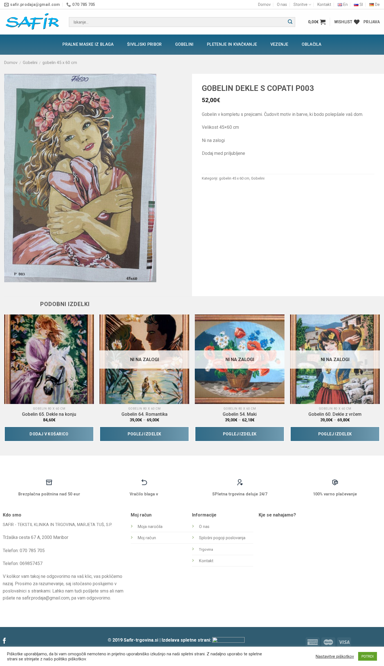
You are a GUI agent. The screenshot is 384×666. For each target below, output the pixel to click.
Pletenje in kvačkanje (232, 44)
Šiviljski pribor (144, 44)
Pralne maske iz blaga (88, 44)
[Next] (379, 380)
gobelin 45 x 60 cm (59, 62)
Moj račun (147, 538)
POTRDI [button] (368, 656)
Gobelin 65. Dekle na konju (49, 414)
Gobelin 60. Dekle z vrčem (335, 414)
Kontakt (324, 4)
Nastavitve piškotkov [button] (335, 656)
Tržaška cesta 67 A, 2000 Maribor (35, 537)
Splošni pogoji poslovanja (222, 538)
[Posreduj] (290, 22)
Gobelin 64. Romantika (144, 414)
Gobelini (184, 44)
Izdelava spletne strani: (187, 640)
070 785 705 (32, 550)
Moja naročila (150, 526)
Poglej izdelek (144, 434)
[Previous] (4, 380)
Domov (264, 4)
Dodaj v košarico (49, 434)
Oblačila (311, 44)
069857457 (31, 563)
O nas (282, 4)
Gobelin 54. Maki (240, 414)
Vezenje (279, 44)
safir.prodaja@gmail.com (45, 598)
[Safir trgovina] (32, 22)
